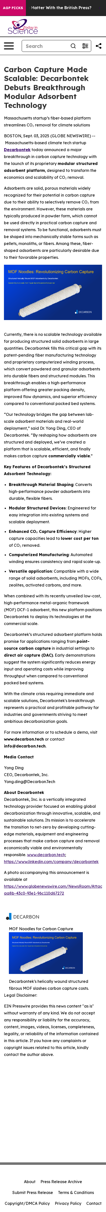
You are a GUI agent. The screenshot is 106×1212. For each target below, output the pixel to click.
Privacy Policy (68, 1203)
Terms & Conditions (76, 1192)
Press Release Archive (61, 1181)
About (29, 1181)
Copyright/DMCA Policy (27, 1203)
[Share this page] (98, 46)
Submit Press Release (32, 1192)
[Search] (73, 46)
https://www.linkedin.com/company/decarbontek (51, 861)
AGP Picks (13, 8)
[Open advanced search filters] (85, 46)
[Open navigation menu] (9, 46)
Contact (94, 1203)
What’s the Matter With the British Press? (49, 7)
